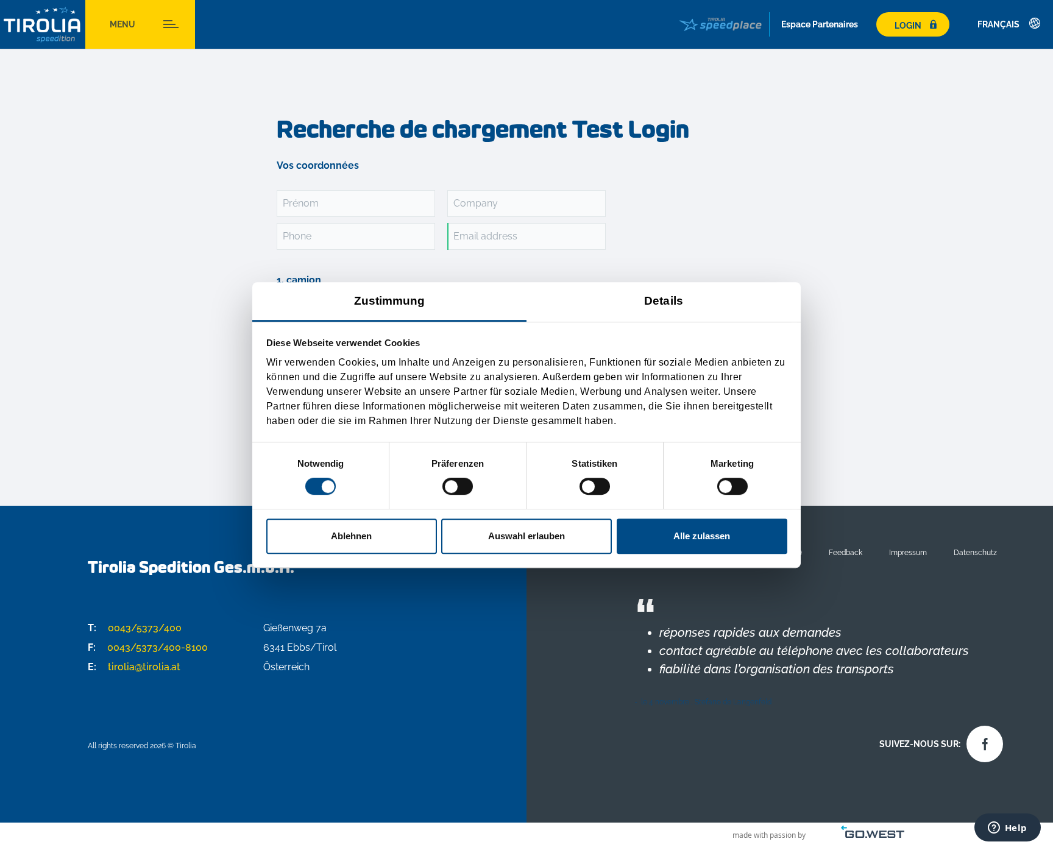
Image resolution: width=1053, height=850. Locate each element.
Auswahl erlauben (526, 536)
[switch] (457, 486)
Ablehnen (351, 536)
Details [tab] (663, 300)
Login (908, 25)
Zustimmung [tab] (389, 300)
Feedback (845, 552)
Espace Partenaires (819, 24)
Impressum (908, 552)
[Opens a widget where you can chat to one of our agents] (1007, 828)
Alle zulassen (701, 536)
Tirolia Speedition (43, 24)
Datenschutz (975, 552)
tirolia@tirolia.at (134, 667)
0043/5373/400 (135, 628)
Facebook (981, 741)
